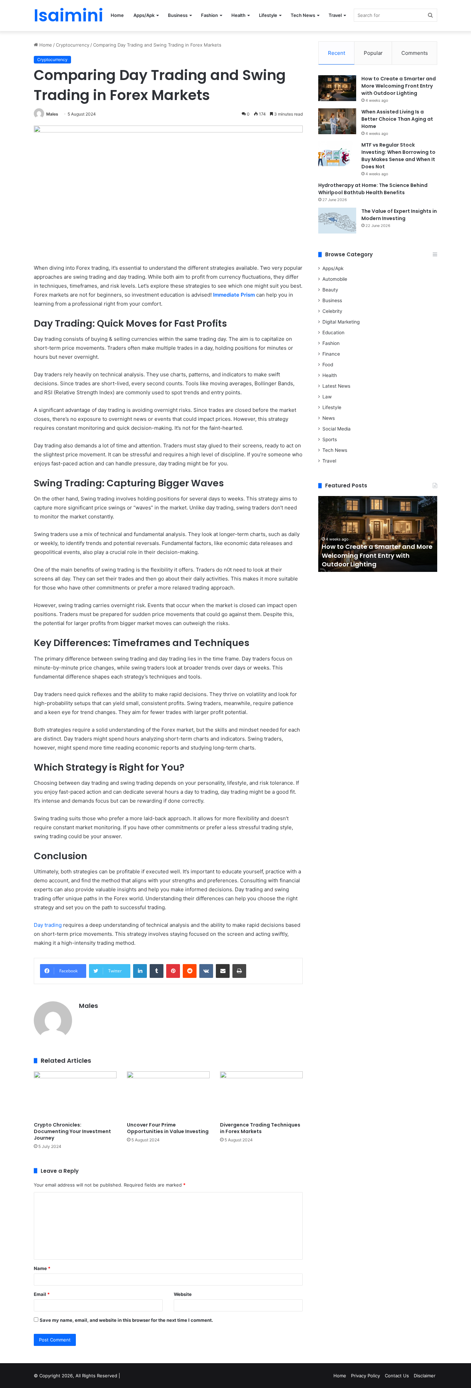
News (328, 418)
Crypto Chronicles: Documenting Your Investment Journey (72, 1131)
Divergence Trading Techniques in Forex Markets (260, 1128)
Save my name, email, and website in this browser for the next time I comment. (126, 1320)
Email (42, 1294)
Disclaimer (424, 1375)
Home (117, 15)
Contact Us (397, 1375)
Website (183, 1294)
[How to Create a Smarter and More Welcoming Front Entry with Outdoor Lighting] (337, 88)
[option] (377, 534)
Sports (329, 439)
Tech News (303, 15)
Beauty (330, 290)
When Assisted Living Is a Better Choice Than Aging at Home (397, 119)
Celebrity (332, 311)
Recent (336, 53)
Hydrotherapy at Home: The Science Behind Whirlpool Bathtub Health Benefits (373, 189)
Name (42, 1268)
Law (327, 396)
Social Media (336, 429)
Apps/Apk (143, 15)
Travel (335, 15)
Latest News (336, 386)
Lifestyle (268, 15)
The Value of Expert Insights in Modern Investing (399, 215)
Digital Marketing (341, 322)
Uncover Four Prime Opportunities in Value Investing (168, 1128)
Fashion (209, 15)
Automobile (334, 279)
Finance (331, 354)
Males (52, 114)
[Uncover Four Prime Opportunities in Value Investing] (168, 1094)
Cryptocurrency (72, 45)
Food (327, 364)
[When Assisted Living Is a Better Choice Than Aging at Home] (337, 121)
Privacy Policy (365, 1375)
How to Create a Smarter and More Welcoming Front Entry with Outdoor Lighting (398, 86)
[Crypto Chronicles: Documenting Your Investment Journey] (75, 1094)
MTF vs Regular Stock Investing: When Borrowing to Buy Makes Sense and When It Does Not (398, 155)
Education (333, 332)
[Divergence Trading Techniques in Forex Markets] (261, 1094)
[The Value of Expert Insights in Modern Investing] (337, 221)
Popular (373, 53)
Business (178, 15)
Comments (414, 53)
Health (238, 15)
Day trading (48, 925)
